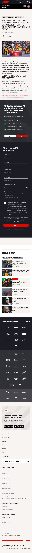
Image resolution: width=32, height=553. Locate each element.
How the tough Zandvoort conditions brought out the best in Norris (19, 282)
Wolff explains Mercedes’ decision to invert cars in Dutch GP (19, 263)
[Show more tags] (23, 17)
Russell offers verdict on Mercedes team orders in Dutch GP (19, 300)
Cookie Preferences (7, 509)
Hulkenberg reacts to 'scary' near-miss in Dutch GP (19, 290)
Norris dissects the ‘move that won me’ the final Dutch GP (20, 271)
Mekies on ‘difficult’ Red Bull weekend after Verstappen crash (20, 308)
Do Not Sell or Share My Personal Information (14, 498)
